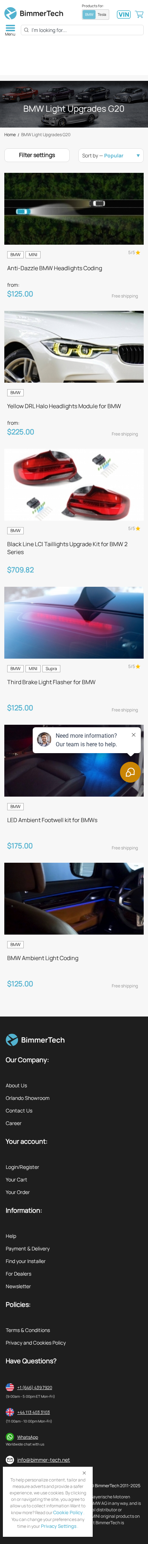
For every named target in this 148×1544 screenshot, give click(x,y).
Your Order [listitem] (18, 1192)
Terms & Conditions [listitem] (28, 1330)
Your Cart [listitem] (16, 1179)
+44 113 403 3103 (33, 1412)
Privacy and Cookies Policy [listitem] (36, 1342)
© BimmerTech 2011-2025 (115, 1486)
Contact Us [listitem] (19, 1110)
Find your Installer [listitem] (26, 1261)
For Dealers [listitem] (18, 1273)
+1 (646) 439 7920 (34, 1387)
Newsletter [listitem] (18, 1286)
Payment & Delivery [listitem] (28, 1248)
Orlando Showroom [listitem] (28, 1097)
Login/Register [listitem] (22, 1166)
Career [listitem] (14, 1123)
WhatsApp (27, 1437)
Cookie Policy (68, 1512)
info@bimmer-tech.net (43, 1459)
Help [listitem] (11, 1235)
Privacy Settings (58, 1526)
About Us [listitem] (16, 1085)
